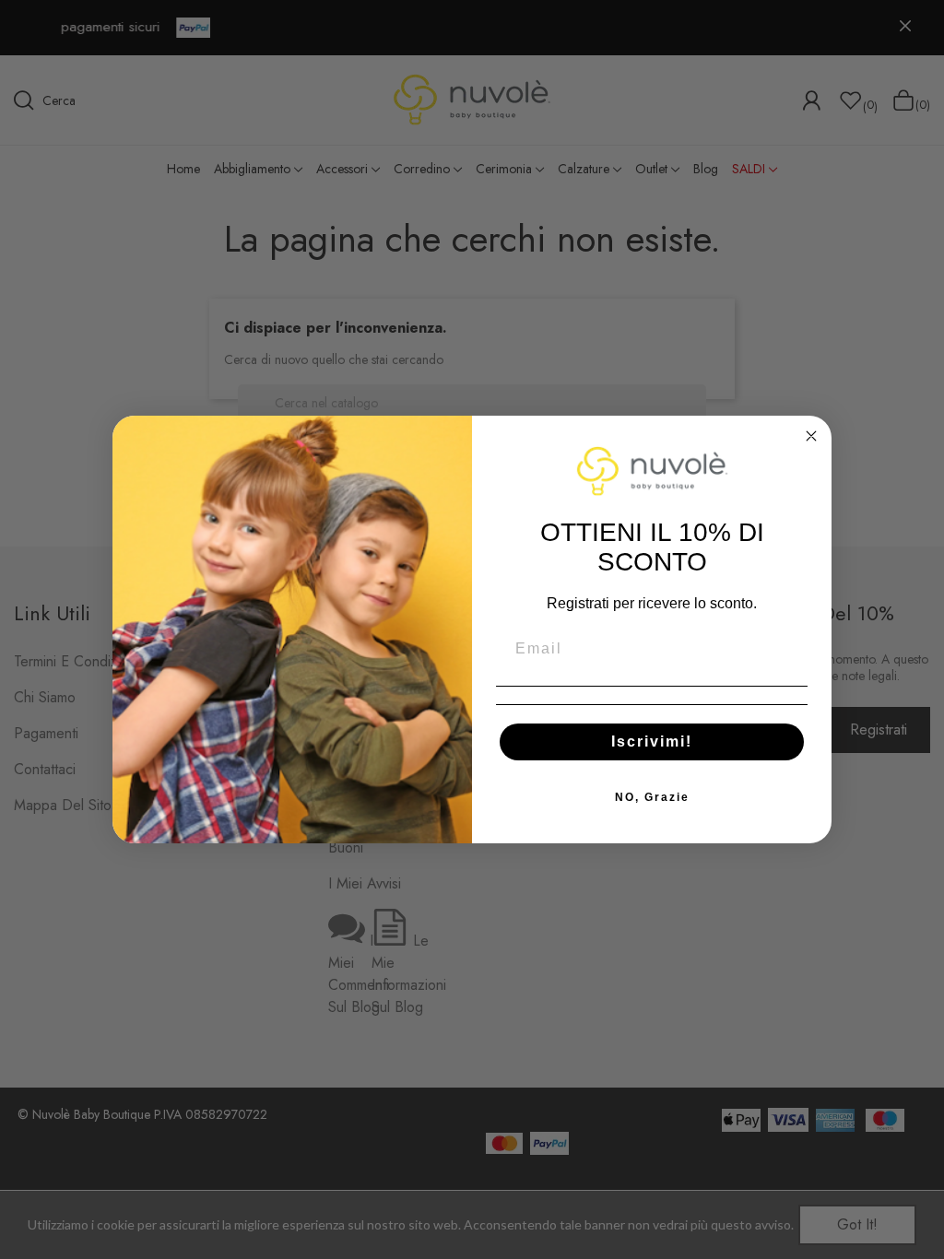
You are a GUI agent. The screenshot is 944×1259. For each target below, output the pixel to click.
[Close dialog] (811, 436)
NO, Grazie (652, 797)
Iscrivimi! (651, 741)
